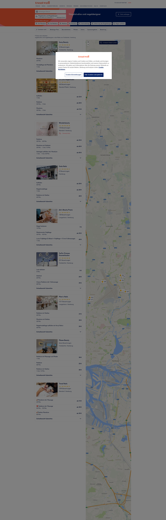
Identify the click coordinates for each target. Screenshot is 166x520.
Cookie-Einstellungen (73, 74)
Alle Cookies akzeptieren (94, 74)
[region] (84, 65)
